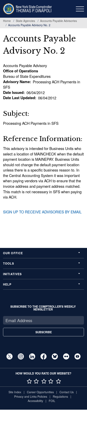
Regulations (60, 396)
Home (7, 21)
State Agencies (25, 21)
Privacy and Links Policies (30, 396)
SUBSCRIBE (43, 332)
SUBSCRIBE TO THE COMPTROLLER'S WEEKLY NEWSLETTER (43, 308)
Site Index (14, 392)
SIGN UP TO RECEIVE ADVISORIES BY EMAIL (42, 211)
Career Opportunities (40, 392)
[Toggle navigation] (80, 9)
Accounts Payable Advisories (58, 21)
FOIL (52, 401)
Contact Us (66, 392)
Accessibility (35, 401)
